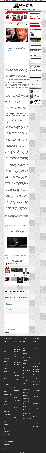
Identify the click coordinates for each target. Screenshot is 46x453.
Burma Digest (34, 341)
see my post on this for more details (20, 179)
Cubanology (5, 364)
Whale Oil (24, 348)
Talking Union (15, 410)
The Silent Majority (6, 431)
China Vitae (34, 344)
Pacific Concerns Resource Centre (37, 377)
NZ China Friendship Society (26, 370)
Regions (17, 9)
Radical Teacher (15, 403)
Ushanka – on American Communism (8, 441)
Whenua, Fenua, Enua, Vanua (36, 387)
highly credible (6, 232)
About (5, 9)
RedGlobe (34, 411)
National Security (18, 260)
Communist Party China (35, 348)
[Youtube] (39, 1)
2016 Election (10, 23)
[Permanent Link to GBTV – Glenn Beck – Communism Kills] (26, 271)
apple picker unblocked (33, 72)
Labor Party (15, 384)
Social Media (34, 1)
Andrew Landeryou (6, 345)
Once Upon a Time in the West (7, 401)
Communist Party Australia (36, 345)
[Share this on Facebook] (15, 261)
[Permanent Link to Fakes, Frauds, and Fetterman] (31, 96)
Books (27, 1)
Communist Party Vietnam (36, 353)
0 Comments (38, 91)
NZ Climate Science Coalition (26, 345)
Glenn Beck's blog (6, 375)
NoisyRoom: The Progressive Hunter (8, 398)
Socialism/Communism (17, 23)
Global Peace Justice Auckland (26, 357)
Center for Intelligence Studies (7, 355)
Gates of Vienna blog (6, 374)
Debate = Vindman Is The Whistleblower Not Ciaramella (26, 282)
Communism (8, 260)
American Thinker (6, 344)
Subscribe (31, 1)
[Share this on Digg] (20, 261)
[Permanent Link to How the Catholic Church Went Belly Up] (31, 91)
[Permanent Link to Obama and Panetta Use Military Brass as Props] (20, 270)
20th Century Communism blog (7, 338)
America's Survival (6, 341)
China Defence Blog (6, 358)
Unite (24, 383)
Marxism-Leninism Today (36, 408)
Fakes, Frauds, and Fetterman (33, 51)
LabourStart (34, 405)
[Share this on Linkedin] (17, 261)
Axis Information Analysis (7, 348)
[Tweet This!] (13, 261)
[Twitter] (37, 1)
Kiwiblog (24, 341)
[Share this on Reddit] (18, 261)
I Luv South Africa (6, 378)
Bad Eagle (5, 351)
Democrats (11, 260)
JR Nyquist (5, 387)
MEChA (14, 387)
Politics (21, 260)
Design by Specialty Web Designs (23, 452)
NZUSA (24, 373)
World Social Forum (35, 426)
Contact (8, 9)
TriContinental (34, 419)
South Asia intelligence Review (7, 418)
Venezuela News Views (6, 444)
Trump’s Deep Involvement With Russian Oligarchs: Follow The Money (17, 25)
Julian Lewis (5, 388)
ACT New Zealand (25, 338)
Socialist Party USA (16, 407)
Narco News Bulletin (25, 392)
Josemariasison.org (35, 366)
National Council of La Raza (17, 390)
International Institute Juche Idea (37, 359)
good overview (20, 108)
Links (33, 374)
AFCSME (15, 338)
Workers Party (25, 386)
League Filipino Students (36, 371)
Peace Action (15, 397)
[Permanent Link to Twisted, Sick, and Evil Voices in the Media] (31, 101)
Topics (14, 9)
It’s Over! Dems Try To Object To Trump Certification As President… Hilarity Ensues (13, 274)
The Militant (15, 413)
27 (34, 84)
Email (5, 327)
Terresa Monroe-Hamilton (14, 263)
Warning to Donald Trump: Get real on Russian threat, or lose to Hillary (16, 255)
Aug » (32, 86)
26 (32, 84)
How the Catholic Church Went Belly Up (35, 50)
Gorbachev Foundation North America (18, 375)
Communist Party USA (16, 346)
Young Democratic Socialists (17, 423)
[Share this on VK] (21, 261)
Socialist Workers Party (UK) (26, 413)
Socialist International (35, 416)
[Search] (41, 1)
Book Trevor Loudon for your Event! (26, 9)
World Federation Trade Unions (36, 423)
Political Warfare (6, 404)
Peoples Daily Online (35, 378)
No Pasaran (5, 397)
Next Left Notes (15, 394)
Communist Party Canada (17, 343)
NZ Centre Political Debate (26, 344)
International (13, 23)
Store (11, 9)
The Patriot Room (6, 427)
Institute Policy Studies (16, 379)
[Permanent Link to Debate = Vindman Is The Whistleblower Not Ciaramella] (26, 279)
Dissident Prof (5, 368)
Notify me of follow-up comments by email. (10, 329)
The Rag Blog (15, 417)
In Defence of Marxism (35, 396)
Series (20, 9)
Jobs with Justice (16, 383)
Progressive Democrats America (17, 400)
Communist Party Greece (26, 401)
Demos (14, 372)
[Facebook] (38, 1)
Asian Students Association (36, 338)
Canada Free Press (6, 354)
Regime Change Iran (6, 408)
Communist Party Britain (26, 398)
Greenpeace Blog (25, 360)
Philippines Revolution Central (36, 381)
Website (6, 328)
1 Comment (38, 96)
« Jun (31, 86)
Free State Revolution (6, 371)
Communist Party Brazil (26, 389)
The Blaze (5, 421)
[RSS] (40, 1)
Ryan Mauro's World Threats (7, 414)
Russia (23, 260)
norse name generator (33, 69)
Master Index (33, 9)
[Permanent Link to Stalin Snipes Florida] (14, 279)
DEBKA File (5, 365)
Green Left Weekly (35, 356)
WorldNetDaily (6, 447)
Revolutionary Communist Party (17, 404)
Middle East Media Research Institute (8, 394)
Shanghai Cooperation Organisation (37, 384)
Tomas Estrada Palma (6, 437)
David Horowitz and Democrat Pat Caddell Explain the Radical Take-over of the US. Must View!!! (35, 70)
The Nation (15, 414)
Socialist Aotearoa (25, 377)
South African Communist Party (27, 418)
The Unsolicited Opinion (7, 434)
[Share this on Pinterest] (16, 261)
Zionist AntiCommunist (6, 448)
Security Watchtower (6, 417)
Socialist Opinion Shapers (22, 23)
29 (37, 84)
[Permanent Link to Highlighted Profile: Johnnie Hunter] (7, 270)
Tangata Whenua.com (25, 380)
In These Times (15, 378)
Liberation (24, 367)
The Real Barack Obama (7, 428)
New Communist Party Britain (26, 409)
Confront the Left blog (6, 361)
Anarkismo (34, 392)
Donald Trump (14, 260)
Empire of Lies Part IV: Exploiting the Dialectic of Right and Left (19, 285)
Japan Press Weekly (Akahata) (36, 363)
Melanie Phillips (6, 391)
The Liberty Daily (6, 424)
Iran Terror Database (6, 384)
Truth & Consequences (6, 438)
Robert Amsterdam (6, 411)
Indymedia (24, 363)
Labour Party (24, 366)
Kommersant (24, 406)
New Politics (15, 393)
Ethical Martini (25, 353)
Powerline (5, 407)
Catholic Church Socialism (33, 55)
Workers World (15, 420)
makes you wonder (9, 225)
